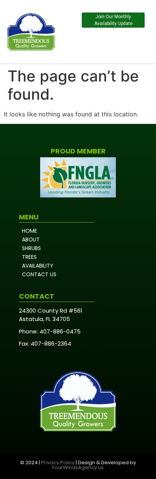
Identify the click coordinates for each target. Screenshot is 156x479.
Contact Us (39, 274)
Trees (29, 257)
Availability (37, 265)
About (31, 239)
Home (29, 231)
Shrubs (31, 248)
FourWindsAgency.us (78, 467)
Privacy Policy (58, 462)
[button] (137, 43)
